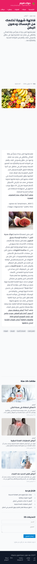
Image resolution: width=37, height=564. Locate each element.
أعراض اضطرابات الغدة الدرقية (23, 440)
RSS (11, 558)
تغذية (17, 9)
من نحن (34, 559)
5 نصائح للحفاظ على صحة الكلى (22, 407)
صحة (24, 9)
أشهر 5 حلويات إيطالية (25, 498)
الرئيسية (31, 9)
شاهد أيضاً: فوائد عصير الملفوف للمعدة (20, 196)
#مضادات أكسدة (21, 331)
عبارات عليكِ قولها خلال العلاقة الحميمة (20, 495)
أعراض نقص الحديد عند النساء (23, 473)
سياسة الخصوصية (20, 559)
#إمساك (12, 331)
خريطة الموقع (6, 559)
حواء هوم (32, 16)
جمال (9, 9)
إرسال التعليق (29, 536)
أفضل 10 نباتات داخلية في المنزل (22, 501)
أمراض (26, 16)
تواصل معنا (28, 559)
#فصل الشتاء (31, 331)
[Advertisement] (18, 62)
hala (34, 84)
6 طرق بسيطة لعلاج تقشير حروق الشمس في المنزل (17, 507)
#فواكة (6, 331)
